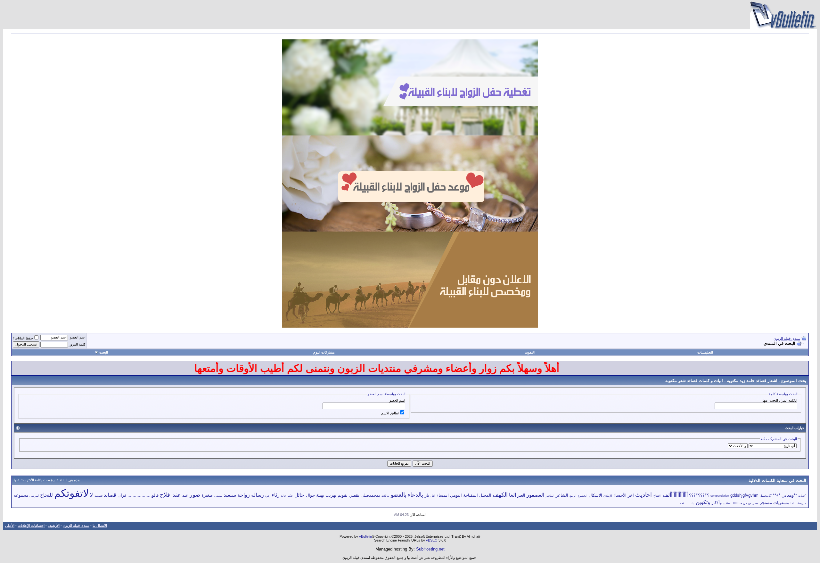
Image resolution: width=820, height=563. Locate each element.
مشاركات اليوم (324, 352)
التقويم (530, 352)
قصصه (98, 495)
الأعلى (9, 525)
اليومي (456, 495)
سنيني (218, 495)
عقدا (176, 495)
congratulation (719, 495)
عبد (185, 495)
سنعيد (230, 495)
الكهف (500, 495)
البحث (103, 352)
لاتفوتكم (71, 493)
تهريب (330, 495)
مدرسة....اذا (798, 503)
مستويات (781, 502)
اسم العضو (78, 337)
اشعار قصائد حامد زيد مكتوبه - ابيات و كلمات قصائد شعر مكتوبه (721, 380)
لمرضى (34, 495)
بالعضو (398, 495)
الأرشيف (54, 525)
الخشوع (582, 495)
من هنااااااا (740, 503)
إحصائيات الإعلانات (31, 525)
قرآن (122, 495)
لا (91, 495)
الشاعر (562, 495)
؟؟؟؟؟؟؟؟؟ (699, 495)
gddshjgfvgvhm (744, 495)
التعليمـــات (705, 352)
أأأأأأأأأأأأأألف (675, 495)
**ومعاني (789, 495)
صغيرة (207, 495)
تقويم (343, 495)
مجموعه (21, 495)
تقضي (354, 495)
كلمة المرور (77, 344)
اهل (432, 495)
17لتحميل (766, 495)
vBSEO (432, 540)
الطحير (550, 495)
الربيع (573, 495)
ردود (267, 495)
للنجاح (46, 495)
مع (749, 503)
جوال (310, 495)
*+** (776, 495)
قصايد (110, 495)
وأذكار (716, 502)
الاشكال (595, 495)
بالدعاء (415, 495)
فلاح (165, 495)
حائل (299, 495)
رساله (257, 495)
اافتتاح (657, 495)
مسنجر (766, 502)
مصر (755, 503)
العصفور (535, 495)
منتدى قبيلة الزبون (787, 338)
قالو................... (143, 495)
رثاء (276, 495)
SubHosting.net (430, 549)
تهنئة (320, 495)
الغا (512, 495)
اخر (631, 495)
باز (427, 495)
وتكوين (703, 502)
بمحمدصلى (370, 495)
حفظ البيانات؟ (23, 338)
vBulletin (365, 536)
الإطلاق (607, 495)
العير (521, 495)
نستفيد (727, 503)
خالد (283, 495)
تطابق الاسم (390, 413)
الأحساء (620, 495)
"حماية (802, 495)
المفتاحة (470, 495)
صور (195, 495)
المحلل (485, 495)
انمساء (443, 495)
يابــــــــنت (687, 503)
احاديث (643, 495)
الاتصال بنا (100, 525)
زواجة (243, 495)
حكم (290, 495)
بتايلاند (385, 495)
